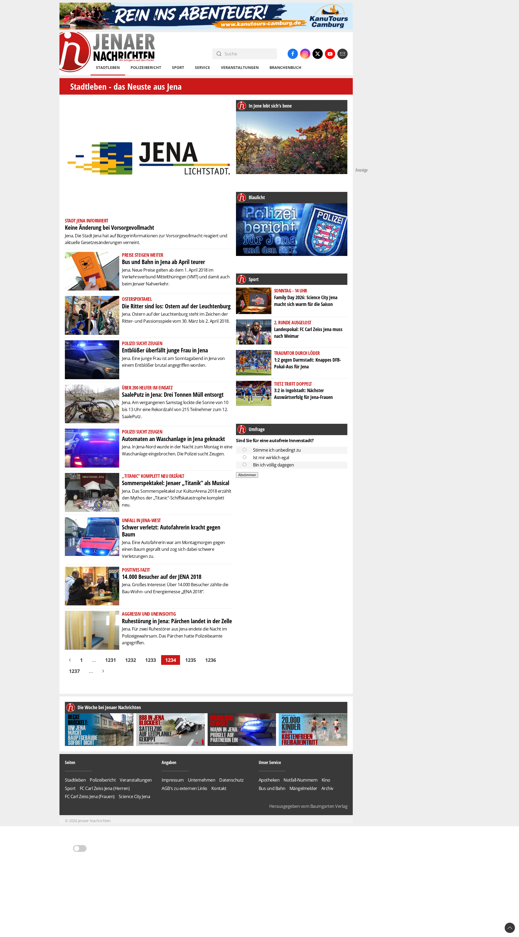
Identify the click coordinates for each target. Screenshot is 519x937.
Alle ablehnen (260, 493)
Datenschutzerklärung (271, 509)
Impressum (299, 509)
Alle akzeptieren (260, 478)
